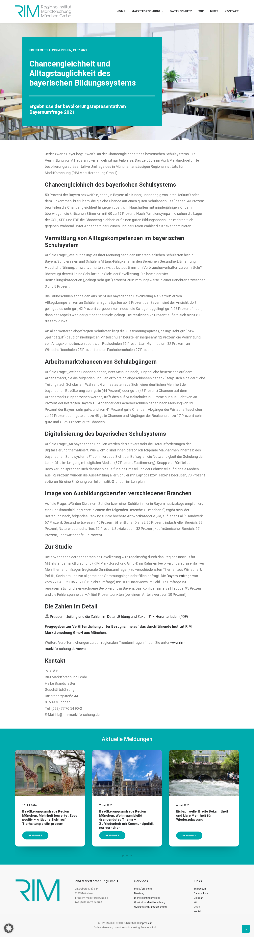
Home (121, 11)
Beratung (139, 893)
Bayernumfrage (179, 576)
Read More (35, 835)
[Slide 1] (122, 856)
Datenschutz (181, 11)
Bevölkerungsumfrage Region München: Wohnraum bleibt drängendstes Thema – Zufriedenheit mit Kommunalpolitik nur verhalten (126, 819)
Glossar (198, 897)
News (214, 11)
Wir (201, 11)
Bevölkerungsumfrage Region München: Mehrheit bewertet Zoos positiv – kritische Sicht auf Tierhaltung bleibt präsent (49, 817)
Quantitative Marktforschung (150, 906)
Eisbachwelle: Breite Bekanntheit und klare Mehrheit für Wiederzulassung (202, 815)
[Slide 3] (131, 856)
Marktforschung (146, 11)
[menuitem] (122, 11)
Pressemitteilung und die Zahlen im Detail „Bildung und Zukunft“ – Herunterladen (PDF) (118, 616)
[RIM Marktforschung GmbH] (43, 11)
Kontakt (232, 11)
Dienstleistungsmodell (147, 897)
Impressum (200, 888)
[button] (50, 773)
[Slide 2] (127, 856)
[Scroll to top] (246, 928)
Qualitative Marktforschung (149, 902)
